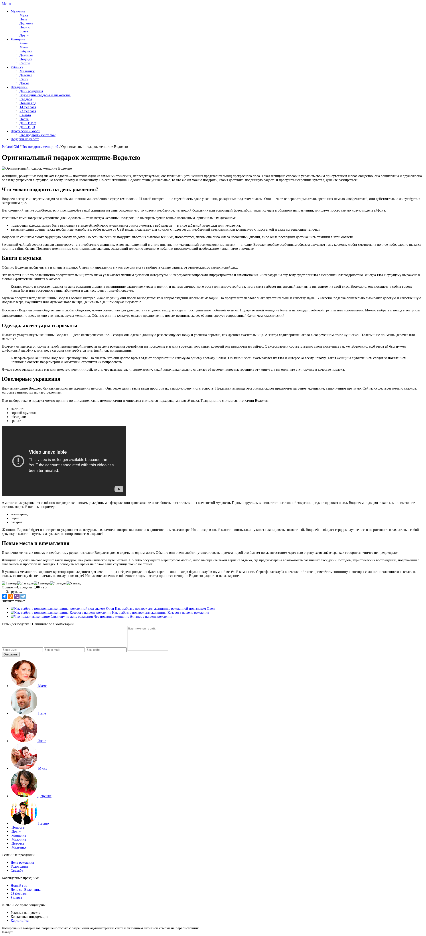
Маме (24, 47)
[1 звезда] (9, 583)
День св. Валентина (26, 889)
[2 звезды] (25, 583)
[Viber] (17, 596)
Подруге (26, 59)
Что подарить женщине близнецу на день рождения (132, 616)
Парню (25, 27)
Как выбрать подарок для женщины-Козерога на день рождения (160, 612)
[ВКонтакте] (4, 596)
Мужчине (18, 11)
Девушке (26, 55)
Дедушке (26, 23)
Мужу (24, 15)
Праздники (19, 87)
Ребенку (17, 67)
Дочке (24, 83)
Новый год (28, 103)
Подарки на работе (25, 139)
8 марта (25, 115)
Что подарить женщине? (40, 146)
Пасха (24, 119)
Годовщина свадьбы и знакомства (45, 95)
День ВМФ (28, 123)
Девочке (26, 75)
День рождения (31, 91)
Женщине (18, 39)
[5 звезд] (74, 583)
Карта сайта (20, 920)
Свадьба (26, 99)
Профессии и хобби (25, 131)
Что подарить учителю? (37, 135)
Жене (24, 43)
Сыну (24, 79)
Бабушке (26, 51)
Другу (24, 35)
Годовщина (19, 866)
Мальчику (27, 71)
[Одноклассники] (10, 596)
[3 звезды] (42, 583)
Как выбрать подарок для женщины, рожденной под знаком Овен (164, 608)
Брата (24, 31)
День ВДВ (27, 127)
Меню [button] (6, 4)
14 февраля (28, 107)
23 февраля (28, 111)
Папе (23, 19)
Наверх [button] (7, 932)
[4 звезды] (58, 583)
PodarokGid (10, 146)
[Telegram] (23, 596)
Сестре (25, 63)
